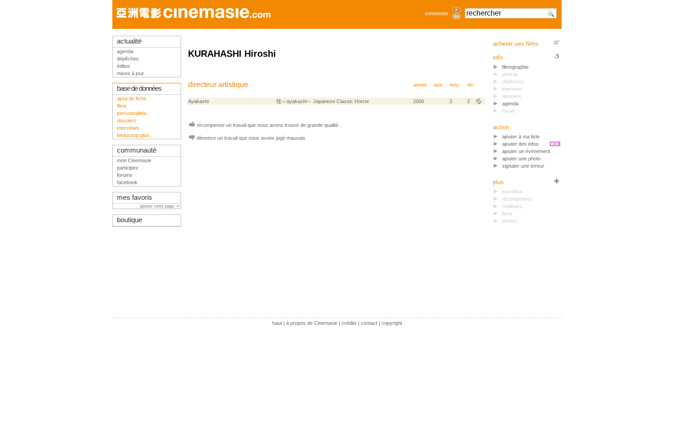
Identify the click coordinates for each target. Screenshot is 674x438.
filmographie (515, 67)
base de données (139, 88)
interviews (128, 128)
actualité (129, 41)
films (122, 106)
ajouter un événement (526, 151)
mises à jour (130, 73)
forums (125, 175)
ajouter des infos (520, 144)
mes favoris (134, 197)
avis (438, 85)
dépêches (128, 58)
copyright (391, 323)
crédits (349, 323)
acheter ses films (516, 43)
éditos (123, 66)
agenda (510, 103)
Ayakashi (198, 101)
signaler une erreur (523, 166)
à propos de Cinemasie (311, 323)
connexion (436, 13)
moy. (454, 85)
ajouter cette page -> (160, 206)
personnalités (132, 113)
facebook (127, 182)
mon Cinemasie (134, 160)
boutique (129, 220)
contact (369, 323)
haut (277, 323)
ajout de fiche (131, 98)
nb (470, 85)
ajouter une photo (521, 158)
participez (127, 167)
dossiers (126, 120)
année (420, 85)
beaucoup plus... (135, 135)
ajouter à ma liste (521, 136)
